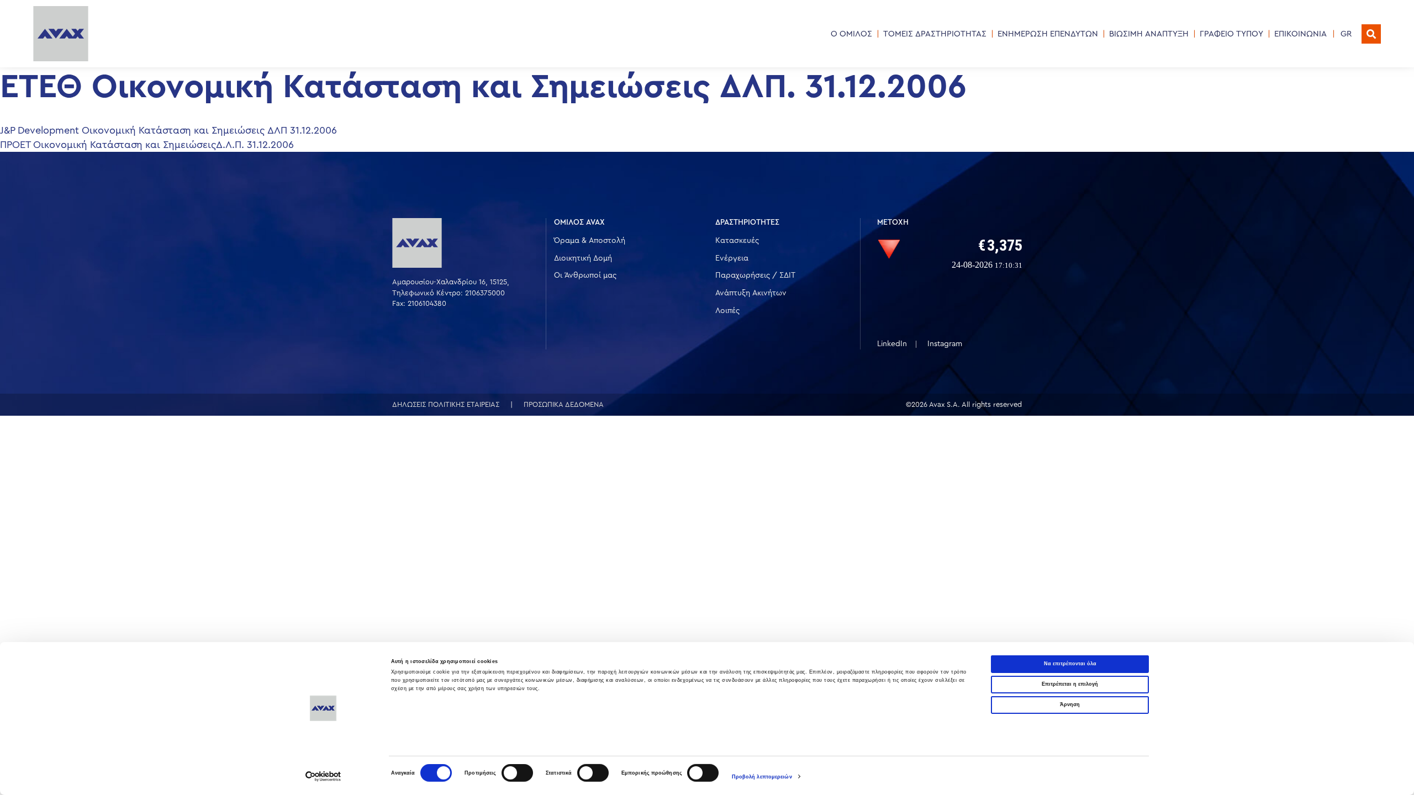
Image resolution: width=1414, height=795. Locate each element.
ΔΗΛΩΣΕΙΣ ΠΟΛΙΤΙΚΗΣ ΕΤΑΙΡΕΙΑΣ (445, 404)
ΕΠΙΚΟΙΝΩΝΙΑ (1300, 34)
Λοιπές (727, 311)
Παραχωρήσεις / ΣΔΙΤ (755, 275)
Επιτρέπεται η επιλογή (1070, 684)
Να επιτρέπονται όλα (1070, 663)
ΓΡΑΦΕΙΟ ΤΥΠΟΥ (1231, 34)
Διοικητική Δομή (583, 258)
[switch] (517, 773)
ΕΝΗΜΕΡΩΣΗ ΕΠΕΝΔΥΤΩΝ (1048, 34)
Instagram (944, 344)
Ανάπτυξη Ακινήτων (751, 293)
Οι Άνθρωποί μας (585, 275)
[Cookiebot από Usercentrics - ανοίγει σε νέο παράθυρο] (323, 776)
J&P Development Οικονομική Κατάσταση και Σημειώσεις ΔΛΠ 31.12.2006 (168, 130)
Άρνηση (1070, 704)
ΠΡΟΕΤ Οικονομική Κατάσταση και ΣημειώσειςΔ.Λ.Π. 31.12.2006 (147, 145)
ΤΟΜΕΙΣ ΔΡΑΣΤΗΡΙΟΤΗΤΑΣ (934, 34)
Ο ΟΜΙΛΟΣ (851, 34)
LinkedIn (892, 344)
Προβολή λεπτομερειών (762, 777)
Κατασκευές (737, 241)
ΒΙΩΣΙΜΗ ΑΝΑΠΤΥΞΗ (1149, 34)
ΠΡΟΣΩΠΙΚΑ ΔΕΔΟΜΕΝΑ (564, 404)
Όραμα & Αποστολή (589, 241)
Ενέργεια (731, 258)
